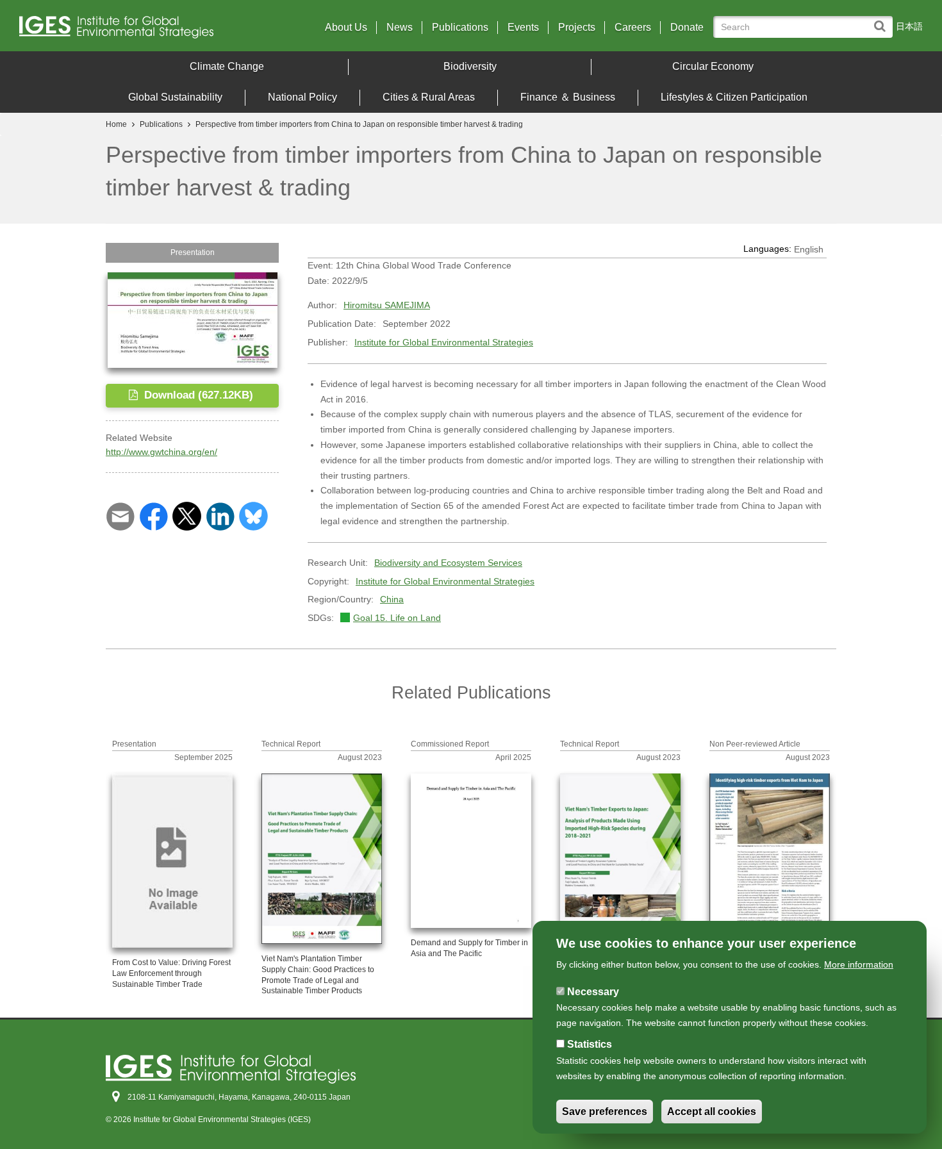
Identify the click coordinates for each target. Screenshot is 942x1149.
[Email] (120, 515)
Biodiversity (470, 66)
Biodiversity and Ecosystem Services (448, 563)
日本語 (909, 26)
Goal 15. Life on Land (397, 618)
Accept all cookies (711, 1111)
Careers (633, 27)
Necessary (593, 991)
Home (116, 124)
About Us (346, 27)
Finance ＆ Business (567, 97)
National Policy (302, 97)
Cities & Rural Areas (429, 97)
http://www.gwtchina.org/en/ (161, 452)
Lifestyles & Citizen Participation (734, 97)
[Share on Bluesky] (253, 515)
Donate (687, 27)
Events (523, 27)
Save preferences (604, 1111)
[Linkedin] (220, 515)
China (392, 599)
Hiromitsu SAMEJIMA (386, 305)
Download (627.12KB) (197, 395)
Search (883, 20)
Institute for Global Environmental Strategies (443, 342)
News (399, 27)
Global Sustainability (175, 97)
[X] (186, 515)
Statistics (589, 1044)
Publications (460, 27)
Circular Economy (713, 66)
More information (858, 964)
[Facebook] (153, 515)
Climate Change (227, 66)
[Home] (129, 30)
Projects (576, 27)
